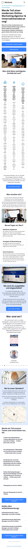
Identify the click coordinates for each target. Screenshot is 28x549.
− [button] (3, 410)
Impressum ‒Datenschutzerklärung (14, 546)
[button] (14, 415)
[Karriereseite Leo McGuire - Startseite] (7, 2)
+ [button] (3, 408)
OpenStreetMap (15, 422)
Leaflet (9, 422)
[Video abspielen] (14, 60)
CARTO (24, 422)
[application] (14, 414)
